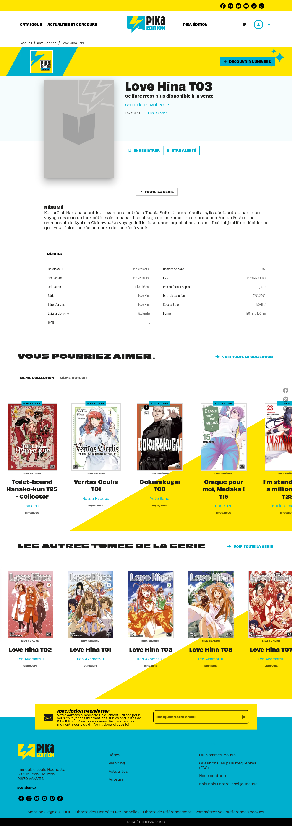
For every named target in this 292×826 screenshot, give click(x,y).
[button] (247, 61)
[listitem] (223, 6)
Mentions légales (44, 811)
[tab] (31, 24)
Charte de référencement (167, 811)
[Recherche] (244, 24)
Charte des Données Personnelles (107, 811)
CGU (67, 811)
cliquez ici (121, 724)
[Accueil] (146, 24)
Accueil (26, 43)
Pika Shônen (47, 43)
